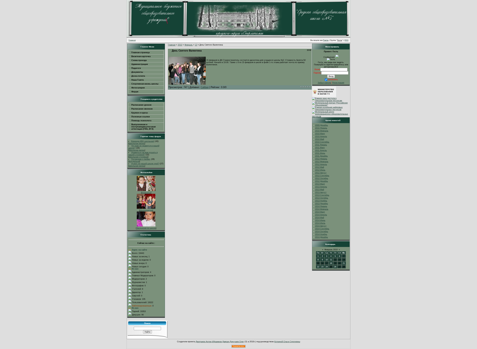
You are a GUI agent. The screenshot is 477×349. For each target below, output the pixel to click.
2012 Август (320, 173)
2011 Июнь (320, 153)
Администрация (139, 64)
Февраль (188, 45)
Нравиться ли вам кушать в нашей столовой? (143, 153)
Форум (134, 91)
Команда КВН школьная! (142, 141)
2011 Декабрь (321, 156)
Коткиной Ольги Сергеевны (287, 341)
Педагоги (136, 68)
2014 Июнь (320, 220)
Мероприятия (146, 210)
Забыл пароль (324, 83)
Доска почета (138, 76)
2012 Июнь (320, 170)
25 (331, 267)
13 (196, 45)
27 (339, 267)
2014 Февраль (321, 209)
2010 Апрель (321, 136)
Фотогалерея (138, 88)
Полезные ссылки (140, 116)
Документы (137, 72)
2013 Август (320, 192)
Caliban (205, 87)
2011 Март (320, 147)
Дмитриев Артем (203, 341)
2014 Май (319, 217)
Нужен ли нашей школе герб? (145, 163)
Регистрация (338, 83)
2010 (180, 45)
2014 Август (320, 226)
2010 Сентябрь (322, 142)
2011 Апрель (321, 150)
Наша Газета (137, 80)
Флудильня (134, 161)
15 (318, 263)
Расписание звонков (142, 109)
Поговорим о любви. (140, 159)
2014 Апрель (321, 215)
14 (344, 260)
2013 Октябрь (321, 198)
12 (335, 260)
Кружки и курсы (139, 113)
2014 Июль (320, 223)
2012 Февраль (321, 161)
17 (327, 263)
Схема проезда (139, 60)
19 (335, 263)
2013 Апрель (321, 187)
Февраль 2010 (331, 249)
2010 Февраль (321, 131)
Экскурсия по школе (146, 228)
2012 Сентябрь (322, 175)
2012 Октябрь (321, 178)
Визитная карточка (141, 56)
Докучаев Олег (237, 341)
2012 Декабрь (321, 181)
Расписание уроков (141, 105)
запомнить (333, 79)
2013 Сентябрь (322, 195)
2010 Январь (321, 128)
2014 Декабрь (321, 237)
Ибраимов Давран (220, 341)
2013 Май (319, 189)
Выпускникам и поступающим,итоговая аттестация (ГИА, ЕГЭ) (143, 126)
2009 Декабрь (321, 125)
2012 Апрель (321, 164)
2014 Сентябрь (322, 229)
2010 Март (320, 133)
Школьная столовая (138, 157)
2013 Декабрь (321, 203)
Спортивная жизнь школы (144, 84)
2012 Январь (321, 159)
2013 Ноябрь (321, 201)
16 (322, 263)
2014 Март (320, 212)
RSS (346, 40)
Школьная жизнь (137, 143)
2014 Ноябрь (321, 234)
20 (339, 263)
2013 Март (320, 184)
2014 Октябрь (321, 231)
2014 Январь (321, 206)
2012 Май (319, 167)
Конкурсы (146, 193)
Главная (132, 40)
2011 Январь (321, 145)
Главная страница (140, 52)
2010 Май (319, 139)
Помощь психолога (141, 120)
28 (344, 267)
